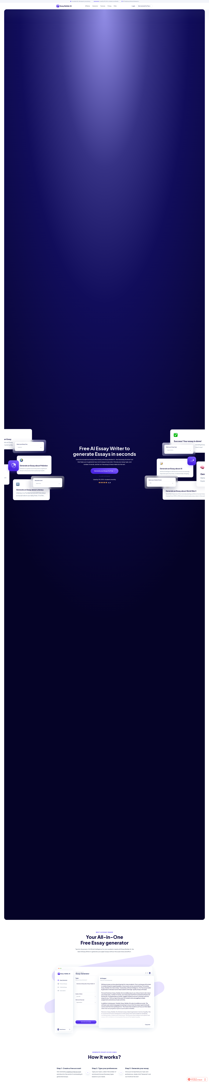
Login (133, 6)
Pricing (109, 6)
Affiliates (87, 6)
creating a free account (73, 1072)
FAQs (115, 6)
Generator (95, 6)
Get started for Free (144, 6)
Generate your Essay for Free (103, 471)
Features (102, 6)
